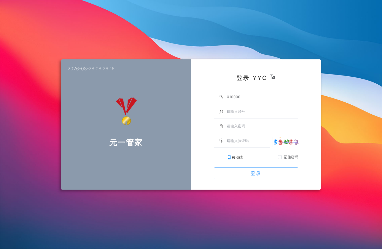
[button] (273, 76)
